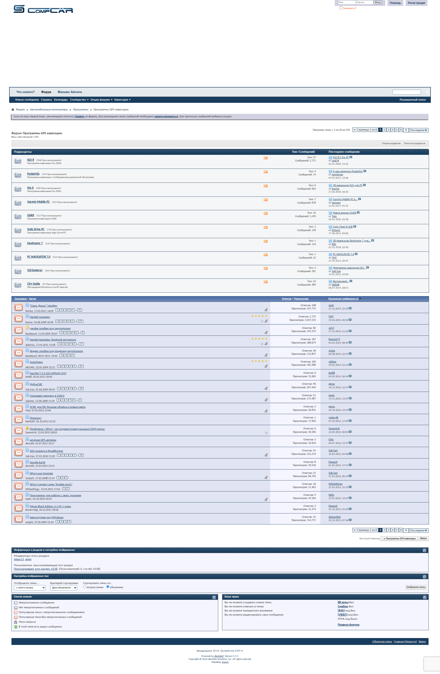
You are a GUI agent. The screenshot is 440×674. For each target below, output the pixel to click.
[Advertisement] (143, 51)
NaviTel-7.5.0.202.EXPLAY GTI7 (48, 373)
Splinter (29, 401)
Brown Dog (31, 510)
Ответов (287, 298)
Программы (80, 109)
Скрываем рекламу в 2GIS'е (47, 395)
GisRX (30, 215)
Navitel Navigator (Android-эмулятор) (53, 339)
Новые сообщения (27, 99)
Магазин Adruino (70, 92)
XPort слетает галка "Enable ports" (51, 484)
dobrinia (30, 345)
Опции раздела (390, 143)
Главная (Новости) (405, 641)
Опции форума (100, 99)
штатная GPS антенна (43, 440)
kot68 (28, 377)
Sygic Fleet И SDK (343, 227)
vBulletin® (219, 656)
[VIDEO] (342, 614)
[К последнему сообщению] (350, 309)
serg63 (29, 522)
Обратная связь (382, 641)
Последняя (417, 130)
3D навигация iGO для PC (347, 185)
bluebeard (31, 334)
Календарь (61, 99)
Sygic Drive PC (35, 229)
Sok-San (29, 389)
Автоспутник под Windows (46, 517)
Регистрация (416, 3)
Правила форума (348, 624)
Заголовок (21, 298)
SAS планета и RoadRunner (46, 451)
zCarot (225, 662)
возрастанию (94, 587)
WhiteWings (32, 489)
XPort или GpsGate (41, 473)
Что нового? (25, 92)
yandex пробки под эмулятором (50, 328)
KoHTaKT (30, 421)
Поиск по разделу (413, 143)
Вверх (423, 539)
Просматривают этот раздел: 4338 (36, 569)
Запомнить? (349, 8)
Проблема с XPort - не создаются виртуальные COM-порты (67, 429)
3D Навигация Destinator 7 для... (352, 241)
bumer (29, 322)
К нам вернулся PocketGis (348, 171)
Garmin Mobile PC (38, 201)
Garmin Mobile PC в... (345, 199)
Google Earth (37, 462)
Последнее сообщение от (343, 298)
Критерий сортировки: (64, 583)
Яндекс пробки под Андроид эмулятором (56, 351)
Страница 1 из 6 (367, 129)
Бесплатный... (341, 281)
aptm (28, 559)
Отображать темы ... (26, 583)
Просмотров (301, 298)
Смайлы (343, 606)
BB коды (343, 602)
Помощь (395, 3)
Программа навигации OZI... (349, 268)
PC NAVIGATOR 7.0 (38, 256)
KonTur (29, 311)
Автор (32, 298)
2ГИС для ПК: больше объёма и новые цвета (57, 407)
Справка (46, 99)
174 (80, 321)
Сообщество (78, 99)
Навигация (121, 99)
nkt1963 (29, 367)
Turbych (29, 478)
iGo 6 (30, 187)
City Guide (33, 283)
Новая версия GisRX (344, 213)
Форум (46, 92)
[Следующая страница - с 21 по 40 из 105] (406, 130)
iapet (28, 499)
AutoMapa (36, 362)
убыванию (116, 587)
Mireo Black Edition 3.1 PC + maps (50, 506)
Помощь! (35, 418)
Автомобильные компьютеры (49, 109)
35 (79, 310)
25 (81, 366)
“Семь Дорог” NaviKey (43, 305)
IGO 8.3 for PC (341, 157)
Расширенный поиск (413, 99)
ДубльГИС (36, 384)
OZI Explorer (35, 270)
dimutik (29, 443)
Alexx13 (19, 559)
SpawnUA (30, 432)
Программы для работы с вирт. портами (55, 495)
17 (81, 344)
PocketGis (33, 173)
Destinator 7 (35, 243)
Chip (27, 410)
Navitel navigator (40, 317)
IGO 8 (30, 159)
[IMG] (341, 610)
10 (81, 388)
